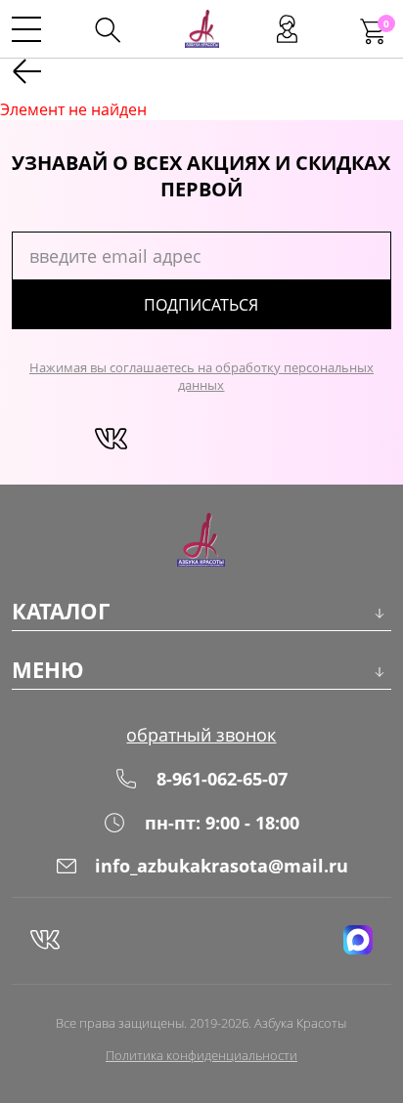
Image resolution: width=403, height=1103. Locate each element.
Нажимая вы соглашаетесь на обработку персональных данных (201, 376)
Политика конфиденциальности (201, 1055)
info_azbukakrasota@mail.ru (221, 865)
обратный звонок (201, 734)
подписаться (201, 305)
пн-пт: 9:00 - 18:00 (222, 822)
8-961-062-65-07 (222, 778)
